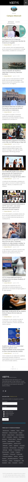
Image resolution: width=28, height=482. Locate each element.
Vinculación (14, 462)
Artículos (11, 22)
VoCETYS (21, 462)
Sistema (10, 460)
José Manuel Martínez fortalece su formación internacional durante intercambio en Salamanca (12, 108)
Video (9, 462)
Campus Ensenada (13, 432)
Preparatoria (5, 454)
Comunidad (9, 437)
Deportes (15, 437)
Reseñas (18, 22)
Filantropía (5, 445)
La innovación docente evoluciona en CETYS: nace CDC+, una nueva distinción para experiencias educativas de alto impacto (13, 206)
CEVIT (4, 437)
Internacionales (13, 447)
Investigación (21, 447)
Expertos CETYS (17, 443)
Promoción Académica (7, 456)
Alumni (18, 430)
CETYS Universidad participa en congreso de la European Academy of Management (13, 279)
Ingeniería (16, 445)
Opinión (10, 450)
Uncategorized (17, 460)
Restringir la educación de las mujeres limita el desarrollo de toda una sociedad (14, 313)
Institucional (5, 447)
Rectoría (16, 456)
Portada (12, 452)
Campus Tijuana (10, 435)
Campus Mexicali (14, 16)
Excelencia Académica (7, 443)
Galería (10, 445)
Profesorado (19, 454)
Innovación (22, 445)
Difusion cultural (12, 439)
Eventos (18, 441)
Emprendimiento (11, 441)
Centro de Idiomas (20, 435)
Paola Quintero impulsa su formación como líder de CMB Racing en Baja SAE (14, 141)
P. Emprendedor (17, 450)
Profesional (12, 454)
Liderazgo (5, 450)
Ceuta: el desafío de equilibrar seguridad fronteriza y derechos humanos (12, 72)
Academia (13, 430)
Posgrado (18, 452)
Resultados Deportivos (13, 458)
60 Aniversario (6, 430)
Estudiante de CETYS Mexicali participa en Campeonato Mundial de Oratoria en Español (13, 41)
